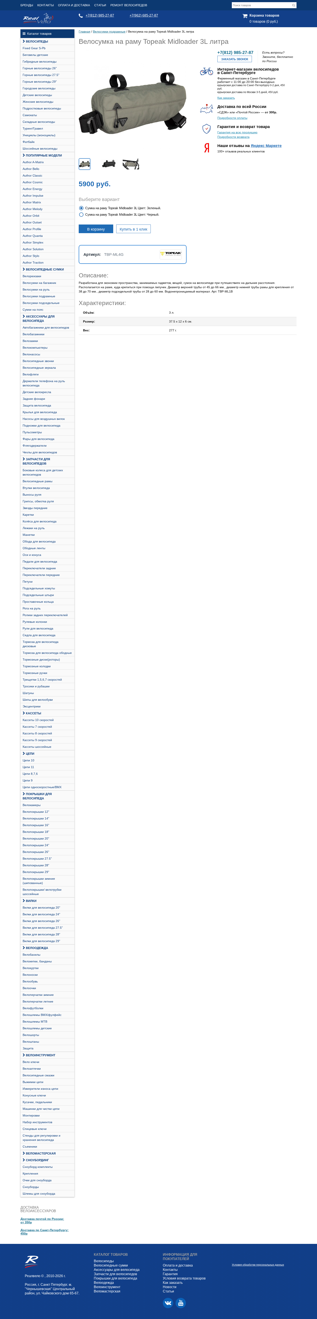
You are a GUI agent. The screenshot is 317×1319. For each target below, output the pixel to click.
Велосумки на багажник (39, 283)
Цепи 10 (28, 760)
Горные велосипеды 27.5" (41, 75)
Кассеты (33, 713)
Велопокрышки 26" (36, 852)
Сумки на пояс (33, 309)
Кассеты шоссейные (37, 746)
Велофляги (31, 374)
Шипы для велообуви (38, 699)
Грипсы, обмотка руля (38, 501)
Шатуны (28, 693)
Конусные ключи (34, 1095)
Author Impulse (33, 195)
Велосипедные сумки (45, 269)
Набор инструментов (37, 1122)
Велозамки (30, 341)
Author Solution (33, 249)
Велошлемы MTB (35, 1021)
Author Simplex (33, 242)
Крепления (30, 1173)
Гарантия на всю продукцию (237, 132)
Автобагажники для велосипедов (46, 327)
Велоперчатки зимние (38, 994)
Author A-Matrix (33, 162)
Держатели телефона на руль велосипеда (44, 383)
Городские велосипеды (39, 88)
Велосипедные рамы (37, 481)
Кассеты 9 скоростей (37, 740)
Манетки (29, 534)
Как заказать (226, 98)
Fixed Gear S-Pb (34, 48)
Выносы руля (32, 494)
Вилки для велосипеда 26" (41, 921)
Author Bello (31, 169)
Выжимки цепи (33, 1082)
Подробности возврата (233, 137)
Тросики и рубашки (36, 686)
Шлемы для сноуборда (39, 1193)
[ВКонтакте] (168, 1303)
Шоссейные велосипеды (40, 148)
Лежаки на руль (34, 528)
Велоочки (29, 988)
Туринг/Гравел (33, 128)
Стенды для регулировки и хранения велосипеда (41, 1138)
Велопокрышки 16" (36, 825)
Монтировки (31, 1115)
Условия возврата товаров (184, 1278)
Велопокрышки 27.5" (37, 858)
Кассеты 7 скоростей (37, 726)
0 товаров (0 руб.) (264, 21)
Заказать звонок (234, 59)
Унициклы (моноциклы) (39, 135)
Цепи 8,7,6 (30, 773)
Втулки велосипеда (36, 488)
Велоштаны (31, 1041)
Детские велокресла (37, 392)
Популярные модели (44, 155)
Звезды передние (35, 508)
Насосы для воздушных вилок (44, 419)
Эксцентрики (32, 706)
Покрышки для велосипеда (37, 796)
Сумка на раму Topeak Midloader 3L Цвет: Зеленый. (123, 208)
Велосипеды (37, 41)
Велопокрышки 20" (36, 838)
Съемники (30, 1146)
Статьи (100, 5)
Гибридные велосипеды (39, 61)
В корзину (96, 229)
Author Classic (32, 175)
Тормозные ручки (35, 673)
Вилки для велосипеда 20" (41, 907)
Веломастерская (41, 1153)
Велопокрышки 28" (36, 865)
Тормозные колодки (37, 666)
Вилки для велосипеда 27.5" (43, 927)
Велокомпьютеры (35, 347)
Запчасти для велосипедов (36, 461)
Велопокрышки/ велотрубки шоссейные (42, 892)
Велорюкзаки (32, 276)
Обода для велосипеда (39, 541)
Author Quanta (33, 235)
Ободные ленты (34, 548)
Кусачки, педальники (37, 1102)
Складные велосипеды (39, 121)
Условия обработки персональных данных (258, 1264)
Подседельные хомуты (39, 588)
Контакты (45, 5)
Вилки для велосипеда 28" (41, 934)
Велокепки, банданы (37, 961)
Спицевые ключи (35, 1129)
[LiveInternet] (235, 1258)
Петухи (28, 581)
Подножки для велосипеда (41, 425)
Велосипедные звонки (38, 361)
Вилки (31, 901)
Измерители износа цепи (40, 1088)
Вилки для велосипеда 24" (41, 914)
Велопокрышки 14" (36, 818)
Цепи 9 (28, 780)
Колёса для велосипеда (39, 521)
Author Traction (33, 262)
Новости (169, 1287)
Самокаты (30, 115)
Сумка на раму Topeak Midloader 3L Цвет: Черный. (122, 214)
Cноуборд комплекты (38, 1167)
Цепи (30, 753)
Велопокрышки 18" (36, 831)
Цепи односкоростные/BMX (42, 787)
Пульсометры (32, 432)
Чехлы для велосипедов (40, 452)
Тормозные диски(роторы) (41, 659)
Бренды (26, 5)
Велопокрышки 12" (36, 811)
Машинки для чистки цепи (41, 1108)
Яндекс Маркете (266, 146)
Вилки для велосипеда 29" (41, 941)
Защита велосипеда (37, 405)
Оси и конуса (32, 555)
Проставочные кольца (38, 601)
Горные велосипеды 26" (40, 68)
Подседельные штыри (38, 595)
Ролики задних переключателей (45, 615)
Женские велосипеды (38, 101)
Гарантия (170, 1274)
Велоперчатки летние (38, 1001)
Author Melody (32, 209)
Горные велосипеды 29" (40, 81)
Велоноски (30, 974)
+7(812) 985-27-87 (100, 15)
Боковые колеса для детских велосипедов (43, 472)
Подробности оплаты (232, 118)
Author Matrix (32, 202)
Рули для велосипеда (38, 628)
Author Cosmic (33, 182)
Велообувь (30, 981)
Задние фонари (34, 398)
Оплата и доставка (74, 5)
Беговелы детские (35, 55)
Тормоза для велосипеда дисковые (40, 644)
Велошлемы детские (37, 1028)
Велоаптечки (32, 1068)
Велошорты (31, 1035)
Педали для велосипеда (40, 561)
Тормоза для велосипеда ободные (47, 653)
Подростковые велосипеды (42, 108)
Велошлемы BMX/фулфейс (42, 1015)
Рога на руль (32, 608)
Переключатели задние (39, 568)
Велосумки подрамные (39, 296)
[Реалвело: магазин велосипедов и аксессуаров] (38, 22)
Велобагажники (33, 334)
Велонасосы (31, 354)
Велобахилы (31, 954)
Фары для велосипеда (38, 439)
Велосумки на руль (36, 289)
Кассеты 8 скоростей (37, 733)
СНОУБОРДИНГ (37, 1160)
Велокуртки (31, 968)
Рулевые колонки (35, 621)
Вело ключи (31, 1062)
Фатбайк (29, 142)
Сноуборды (31, 1187)
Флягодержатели (35, 445)
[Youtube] (181, 1303)
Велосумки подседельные (41, 303)
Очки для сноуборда (37, 1180)
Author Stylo (31, 256)
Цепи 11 (28, 767)
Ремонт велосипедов (128, 5)
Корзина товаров (264, 15)
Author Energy (32, 189)
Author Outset (32, 222)
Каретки (28, 514)
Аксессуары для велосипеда (39, 319)
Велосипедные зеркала (39, 367)
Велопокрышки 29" (36, 872)
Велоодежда (37, 948)
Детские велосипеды (37, 95)
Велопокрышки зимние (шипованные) (39, 881)
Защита (28, 1048)
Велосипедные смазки (38, 1075)
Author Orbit (31, 215)
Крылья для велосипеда (40, 412)
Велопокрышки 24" (36, 845)
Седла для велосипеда (39, 635)
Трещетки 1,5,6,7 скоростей (42, 679)
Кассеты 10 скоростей (38, 720)
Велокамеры (32, 805)
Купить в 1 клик (133, 229)
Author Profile (32, 229)
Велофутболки (33, 1008)
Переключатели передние (41, 575)
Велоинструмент (40, 1055)
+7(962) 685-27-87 (144, 15)
